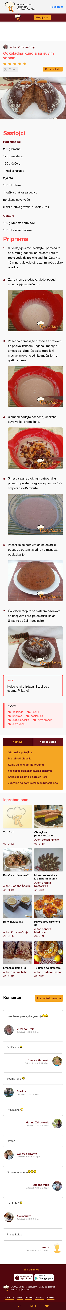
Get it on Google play (44, 1277)
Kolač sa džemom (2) (17, 870)
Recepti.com (6, 1288)
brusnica (17, 715)
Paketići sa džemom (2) (48, 916)
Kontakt (26, 1289)
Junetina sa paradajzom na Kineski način (33, 782)
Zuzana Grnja (26, 47)
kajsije (35, 711)
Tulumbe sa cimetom (48, 959)
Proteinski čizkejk (19, 758)
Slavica (21, 1091)
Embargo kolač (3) (17, 959)
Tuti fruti (17, 825)
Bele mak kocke (17, 916)
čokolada (17, 711)
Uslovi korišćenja (47, 1286)
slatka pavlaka (20, 719)
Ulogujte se (42, 17)
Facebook (9, 1297)
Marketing (16, 1289)
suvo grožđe (45, 719)
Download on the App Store (23, 1277)
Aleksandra (24, 1215)
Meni (33, 1306)
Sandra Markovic (38, 1060)
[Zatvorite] (2, 7)
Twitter (20, 1297)
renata (45, 1247)
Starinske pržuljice (20, 752)
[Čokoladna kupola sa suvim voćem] (35, 310)
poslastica (37, 715)
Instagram (39, 1297)
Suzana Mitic (41, 1184)
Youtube (28, 1297)
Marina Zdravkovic (37, 1122)
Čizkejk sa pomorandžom (48, 825)
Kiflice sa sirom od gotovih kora (28, 776)
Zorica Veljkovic (27, 1153)
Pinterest (50, 1297)
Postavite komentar (49, 998)
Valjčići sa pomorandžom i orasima (30, 770)
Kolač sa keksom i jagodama (26, 764)
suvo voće (18, 723)
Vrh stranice (31, 1269)
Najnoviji (18, 741)
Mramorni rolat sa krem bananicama (48, 870)
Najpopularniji (48, 741)
